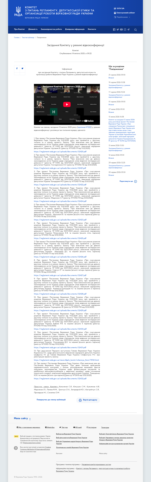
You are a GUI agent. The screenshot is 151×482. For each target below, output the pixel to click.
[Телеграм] (128, 29)
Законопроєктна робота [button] (51, 29)
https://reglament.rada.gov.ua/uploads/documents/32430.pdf (60, 329)
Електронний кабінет (126, 13)
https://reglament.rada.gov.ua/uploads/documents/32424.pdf (60, 201)
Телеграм (105, 428)
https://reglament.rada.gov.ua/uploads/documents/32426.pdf (60, 257)
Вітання (111, 78)
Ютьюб (78, 427)
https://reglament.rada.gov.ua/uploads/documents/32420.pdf (60, 152)
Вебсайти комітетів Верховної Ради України (71, 438)
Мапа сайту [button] (21, 418)
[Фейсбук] (114, 30)
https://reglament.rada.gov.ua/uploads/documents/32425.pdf (60, 238)
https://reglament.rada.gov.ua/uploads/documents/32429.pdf (60, 311)
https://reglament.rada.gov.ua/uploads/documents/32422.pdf (60, 185)
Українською (122, 17)
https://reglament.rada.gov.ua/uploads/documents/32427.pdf (60, 276)
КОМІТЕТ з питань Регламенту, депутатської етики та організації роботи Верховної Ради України (59, 10)
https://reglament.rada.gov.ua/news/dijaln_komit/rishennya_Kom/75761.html (66, 360)
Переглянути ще (126, 181)
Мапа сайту (103, 453)
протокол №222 (84, 127)
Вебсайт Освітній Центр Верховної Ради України (116, 434)
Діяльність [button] (32, 29)
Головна (16, 37)
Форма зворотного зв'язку (32, 443)
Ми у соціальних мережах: (29, 427)
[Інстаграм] (125, 30)
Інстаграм (92, 427)
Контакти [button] (92, 29)
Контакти (59, 453)
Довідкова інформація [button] (74, 29)
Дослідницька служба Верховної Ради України (72, 447)
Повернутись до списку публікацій (51, 400)
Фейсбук (51, 427)
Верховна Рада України (36, 18)
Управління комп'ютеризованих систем (96, 465)
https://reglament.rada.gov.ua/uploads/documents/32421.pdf (60, 168)
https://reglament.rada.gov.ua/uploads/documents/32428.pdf (60, 294)
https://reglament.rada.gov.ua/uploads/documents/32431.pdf (60, 348)
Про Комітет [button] (19, 29)
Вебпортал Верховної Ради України (68, 434)
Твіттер (64, 427)
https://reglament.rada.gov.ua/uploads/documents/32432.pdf (60, 379)
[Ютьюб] (121, 30)
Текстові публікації (28, 37)
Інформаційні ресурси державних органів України (116, 444)
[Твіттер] (118, 30)
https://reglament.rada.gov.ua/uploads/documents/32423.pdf (60, 220)
